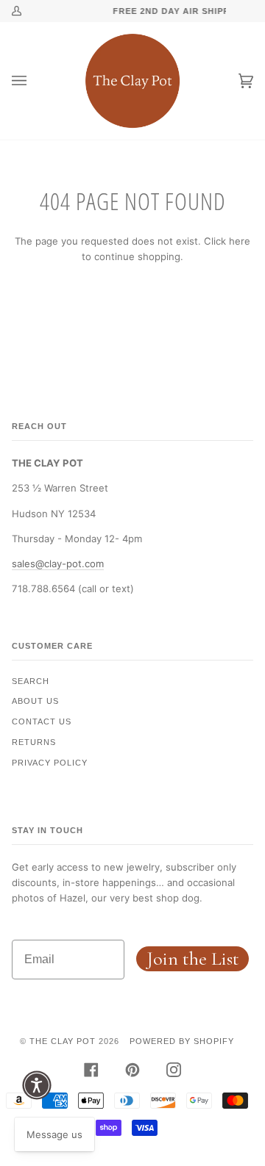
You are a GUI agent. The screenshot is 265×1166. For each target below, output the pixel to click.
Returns (34, 742)
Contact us (41, 721)
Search (30, 681)
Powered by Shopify (182, 1041)
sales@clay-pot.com (58, 563)
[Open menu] (34, 81)
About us (35, 701)
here (239, 241)
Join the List (192, 958)
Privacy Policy (50, 762)
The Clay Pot (62, 1041)
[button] (37, 1085)
